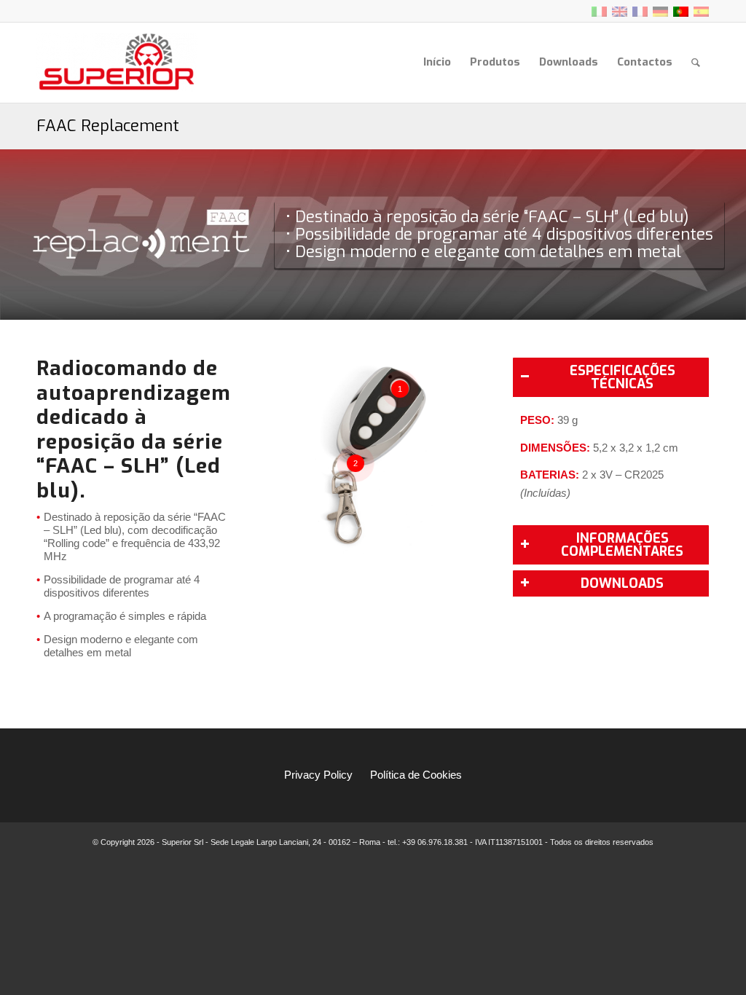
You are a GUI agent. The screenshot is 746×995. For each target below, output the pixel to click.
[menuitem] (437, 62)
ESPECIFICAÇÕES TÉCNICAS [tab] (622, 377)
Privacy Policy (318, 774)
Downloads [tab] (622, 583)
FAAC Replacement (107, 125)
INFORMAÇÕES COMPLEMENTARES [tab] (622, 545)
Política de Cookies (416, 774)
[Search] (696, 62)
